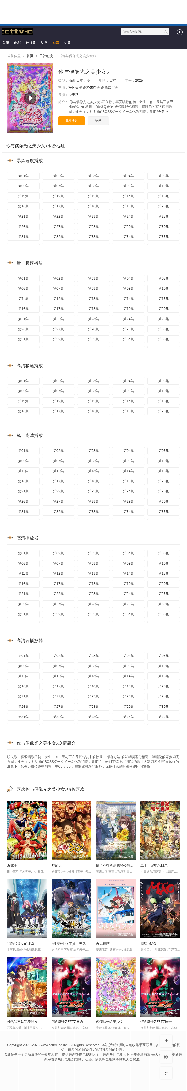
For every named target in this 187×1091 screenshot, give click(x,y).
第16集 (23, 206)
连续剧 (31, 43)
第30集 (163, 227)
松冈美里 (75, 87)
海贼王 (12, 865)
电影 (17, 43)
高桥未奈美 (91, 87)
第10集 (163, 186)
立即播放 (71, 120)
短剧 (67, 43)
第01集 (23, 176)
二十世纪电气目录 (154, 865)
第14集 (128, 196)
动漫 (56, 43)
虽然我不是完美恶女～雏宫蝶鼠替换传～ (37, 1022)
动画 (71, 80)
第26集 (23, 227)
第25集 (163, 216)
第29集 (128, 227)
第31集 (23, 237)
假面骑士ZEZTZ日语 (67, 1022)
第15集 (163, 196)
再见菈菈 (103, 944)
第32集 (58, 237)
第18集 (93, 206)
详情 (161, 112)
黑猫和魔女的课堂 (20, 944)
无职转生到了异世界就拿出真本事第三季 (82, 944)
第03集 (93, 176)
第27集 (58, 227)
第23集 (93, 216)
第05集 (163, 176)
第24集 (128, 216)
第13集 (93, 196)
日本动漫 (83, 80)
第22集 (58, 216)
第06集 (23, 186)
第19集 (128, 206)
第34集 (128, 237)
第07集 (58, 186)
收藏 (98, 120)
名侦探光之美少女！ (111, 1022)
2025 (139, 80)
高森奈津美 (109, 87)
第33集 (93, 237)
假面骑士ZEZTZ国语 (156, 1022)
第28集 (93, 227)
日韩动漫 (46, 56)
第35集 (163, 237)
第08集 (93, 186)
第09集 (128, 186)
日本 (112, 80)
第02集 (58, 176)
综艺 (44, 43)
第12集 (58, 196)
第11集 (23, 196)
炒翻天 (57, 865)
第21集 (23, 216)
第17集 (58, 206)
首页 (5, 43)
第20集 (163, 206)
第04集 (128, 176)
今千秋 (73, 95)
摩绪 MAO (148, 944)
